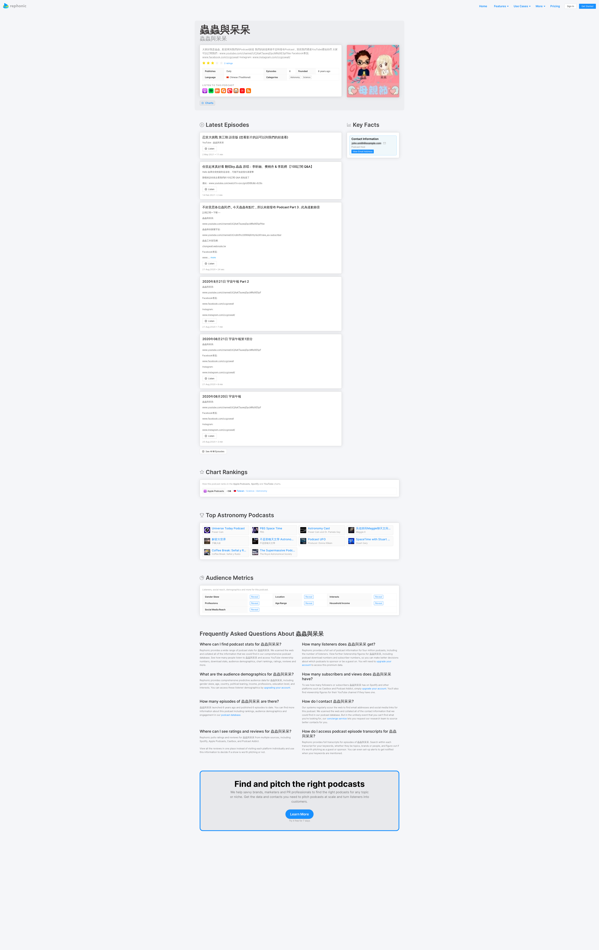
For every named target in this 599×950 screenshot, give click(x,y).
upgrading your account (277, 687)
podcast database (231, 714)
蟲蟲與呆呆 (213, 38)
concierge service (337, 718)
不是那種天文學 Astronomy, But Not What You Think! (277, 539)
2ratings (228, 63)
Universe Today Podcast (228, 528)
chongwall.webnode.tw (214, 246)
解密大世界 (219, 539)
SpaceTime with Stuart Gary (374, 539)
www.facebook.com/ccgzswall (220, 57)
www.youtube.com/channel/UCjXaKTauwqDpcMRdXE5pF (231, 292)
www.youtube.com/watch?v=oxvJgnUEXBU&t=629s (235, 183)
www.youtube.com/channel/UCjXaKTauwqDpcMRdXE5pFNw (255, 53)
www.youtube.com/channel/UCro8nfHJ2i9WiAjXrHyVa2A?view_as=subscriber (241, 235)
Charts (209, 102)
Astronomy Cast (319, 528)
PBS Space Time (271, 528)
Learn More (299, 814)
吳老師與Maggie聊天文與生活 (374, 528)
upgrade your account (374, 688)
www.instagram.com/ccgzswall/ (271, 57)
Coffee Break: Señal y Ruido (229, 550)
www (204, 257)
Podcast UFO (317, 539)
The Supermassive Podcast (277, 550)
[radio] (203, 63)
